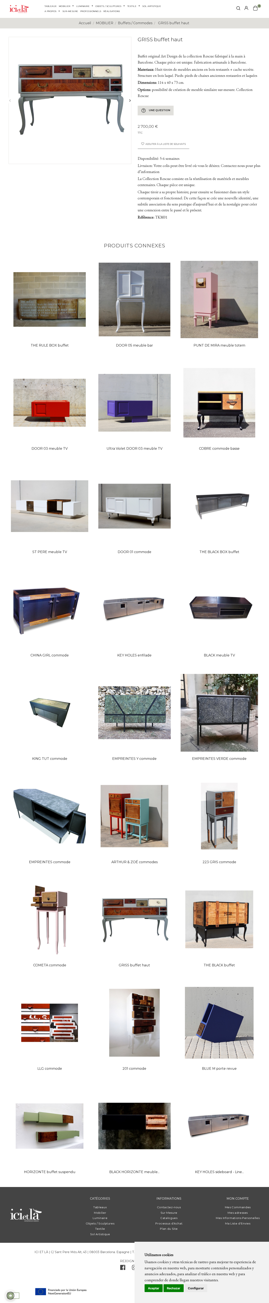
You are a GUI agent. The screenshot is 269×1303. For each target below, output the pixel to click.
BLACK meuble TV (219, 655)
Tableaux (100, 1207)
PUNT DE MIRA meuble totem (219, 345)
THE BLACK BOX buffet (219, 552)
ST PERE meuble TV (49, 552)
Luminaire (100, 1218)
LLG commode (49, 1069)
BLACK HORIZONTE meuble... (134, 1172)
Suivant (130, 100)
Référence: (146, 217)
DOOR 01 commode (134, 552)
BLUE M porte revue (219, 1069)
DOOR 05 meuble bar (134, 345)
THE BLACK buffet (219, 965)
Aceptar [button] (153, 1288)
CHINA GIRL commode (49, 655)
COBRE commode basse (219, 449)
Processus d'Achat (168, 1223)
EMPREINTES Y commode (134, 759)
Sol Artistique (100, 1234)
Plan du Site (169, 1228)
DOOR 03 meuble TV (50, 449)
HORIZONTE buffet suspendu (49, 1172)
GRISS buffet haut (134, 965)
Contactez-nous (169, 1207)
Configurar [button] (196, 1288)
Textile (100, 1228)
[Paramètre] (246, 8)
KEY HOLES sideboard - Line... (219, 1172)
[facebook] (123, 1268)
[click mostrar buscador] (238, 9)
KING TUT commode (49, 759)
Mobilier (100, 1212)
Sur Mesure (169, 1212)
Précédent (10, 100)
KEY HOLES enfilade (134, 655)
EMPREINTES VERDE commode (219, 759)
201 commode (134, 1069)
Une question (155, 110)
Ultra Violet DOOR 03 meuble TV (134, 449)
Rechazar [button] (173, 1288)
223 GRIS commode (219, 862)
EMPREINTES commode (49, 862)
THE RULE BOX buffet (50, 345)
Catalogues (169, 1218)
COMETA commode (49, 965)
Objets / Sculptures (100, 1223)
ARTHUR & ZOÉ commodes (134, 862)
